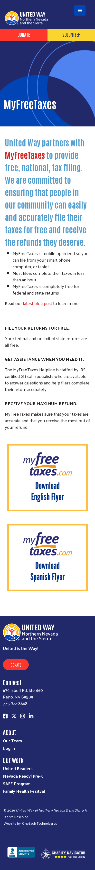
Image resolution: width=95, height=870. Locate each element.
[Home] (47, 0)
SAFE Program (16, 783)
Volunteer (71, 34)
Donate (24, 34)
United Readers (18, 768)
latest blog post (37, 303)
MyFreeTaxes (25, 154)
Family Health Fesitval (24, 791)
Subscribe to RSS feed (7, 607)
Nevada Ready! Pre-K (23, 776)
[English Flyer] (47, 477)
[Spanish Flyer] (47, 557)
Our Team (12, 740)
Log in (9, 748)
